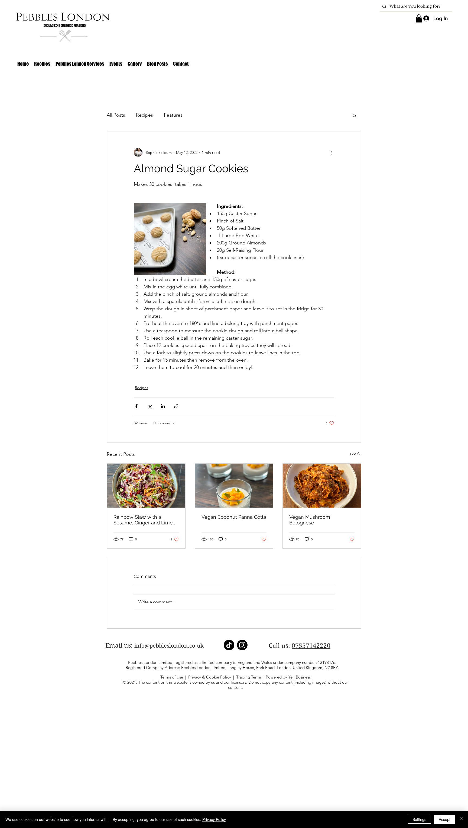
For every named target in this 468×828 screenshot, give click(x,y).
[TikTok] (229, 645)
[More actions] (331, 152)
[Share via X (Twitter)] (149, 406)
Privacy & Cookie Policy (209, 677)
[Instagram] (242, 645)
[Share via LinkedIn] (162, 406)
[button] (418, 18)
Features (173, 115)
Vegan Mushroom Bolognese (309, 520)
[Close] (461, 819)
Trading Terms (249, 677)
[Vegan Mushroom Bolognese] (322, 486)
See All (355, 453)
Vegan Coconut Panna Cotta (234, 517)
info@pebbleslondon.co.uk (169, 646)
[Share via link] (176, 406)
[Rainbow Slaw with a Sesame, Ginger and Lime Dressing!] (146, 486)
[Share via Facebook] (136, 406)
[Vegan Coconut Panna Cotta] (234, 486)
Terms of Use (171, 677)
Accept (444, 819)
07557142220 (311, 645)
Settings (419, 819)
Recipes (144, 115)
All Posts (116, 115)
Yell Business (299, 677)
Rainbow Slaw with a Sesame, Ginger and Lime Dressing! (143, 520)
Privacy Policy (214, 819)
